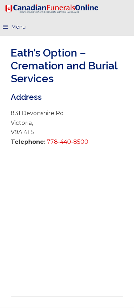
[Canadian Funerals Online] (52, 9)
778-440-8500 (66, 141)
